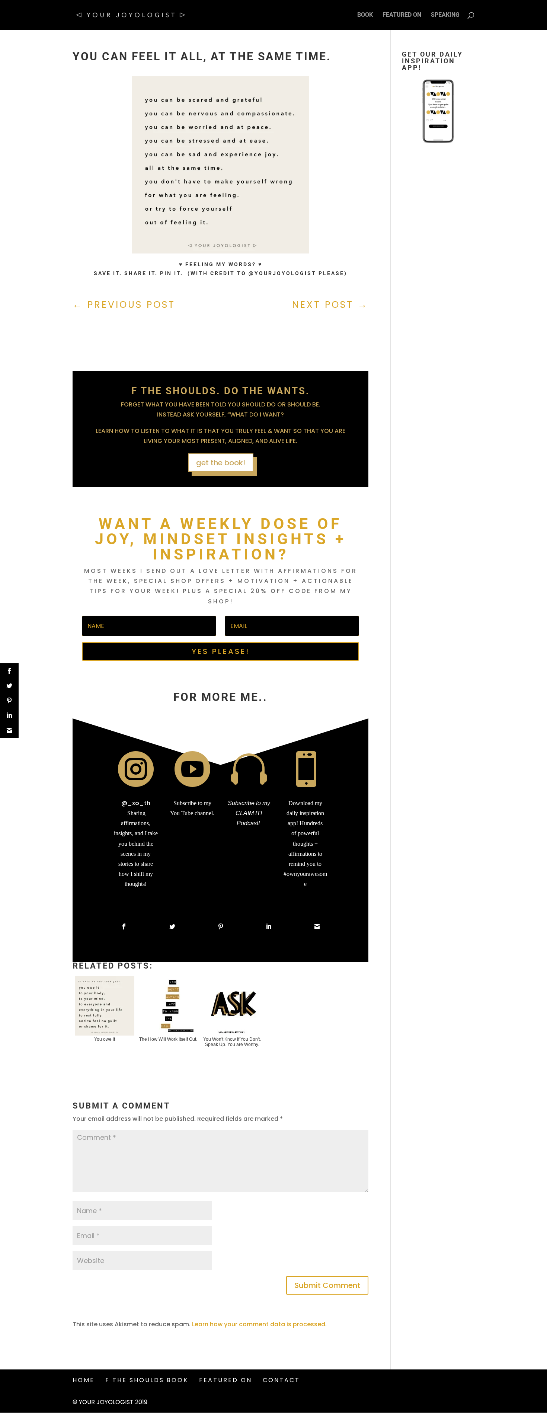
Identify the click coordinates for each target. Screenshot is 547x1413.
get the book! (220, 462)
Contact (281, 1380)
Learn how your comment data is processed (258, 1324)
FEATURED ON (402, 15)
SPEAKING (445, 15)
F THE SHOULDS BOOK (146, 1380)
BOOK (365, 15)
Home (84, 1380)
